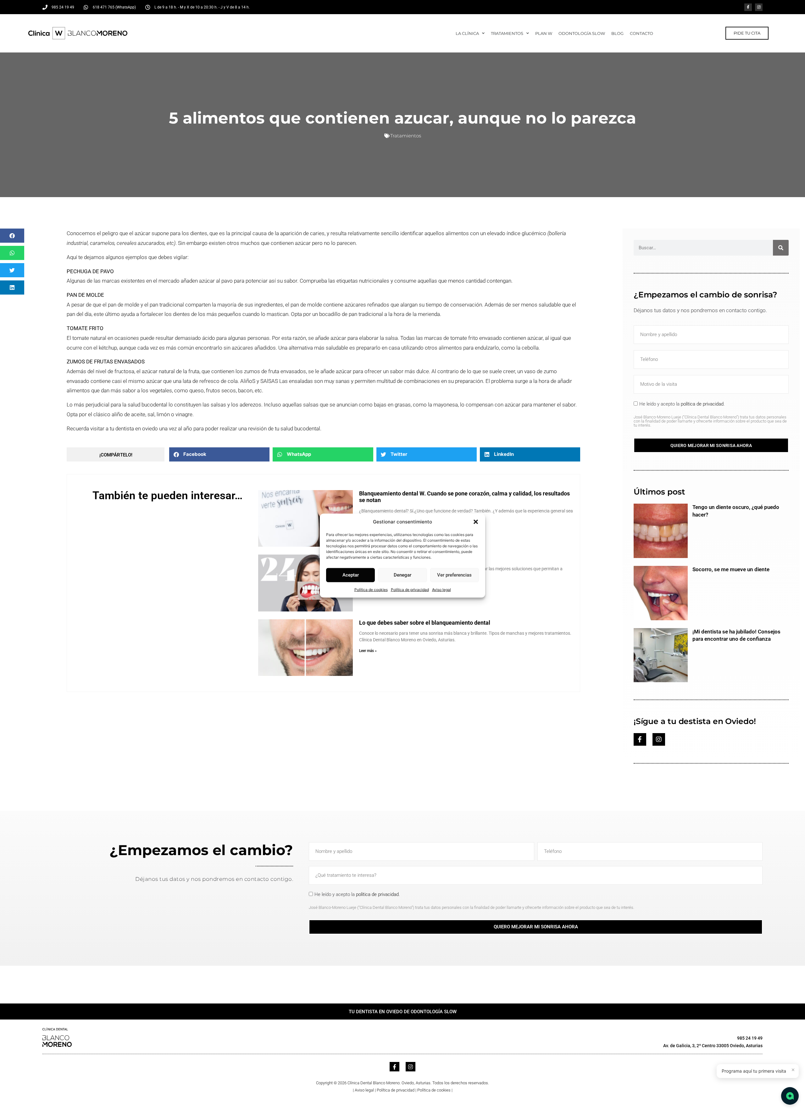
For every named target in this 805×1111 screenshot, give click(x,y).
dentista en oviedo (136, 428)
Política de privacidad (410, 589)
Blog (617, 33)
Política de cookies (371, 589)
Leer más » (368, 651)
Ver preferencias (454, 575)
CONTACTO (641, 33)
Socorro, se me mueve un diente (730, 569)
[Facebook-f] (748, 7)
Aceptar (350, 575)
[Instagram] (759, 7)
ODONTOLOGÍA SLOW (581, 33)
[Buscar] (781, 248)
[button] (476, 522)
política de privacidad (702, 404)
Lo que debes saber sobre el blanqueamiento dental (424, 622)
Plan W (543, 33)
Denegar (402, 575)
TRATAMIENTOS (507, 33)
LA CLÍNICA (467, 33)
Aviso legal (441, 589)
